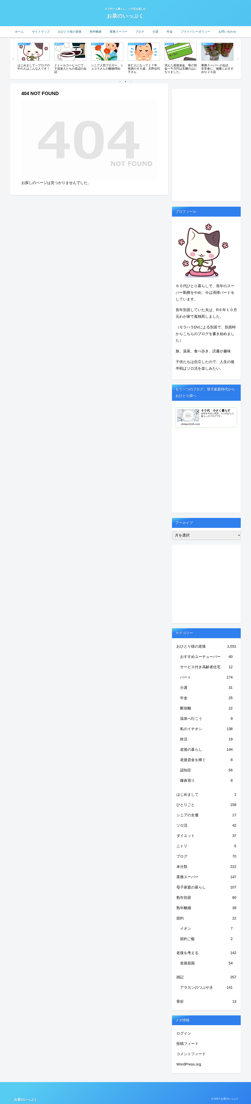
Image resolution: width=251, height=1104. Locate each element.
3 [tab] (131, 81)
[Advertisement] (199, 144)
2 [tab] (125, 81)
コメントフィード (191, 1054)
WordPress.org (188, 1064)
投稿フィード (187, 1044)
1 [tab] (120, 81)
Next (238, 59)
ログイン (183, 1033)
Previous (13, 59)
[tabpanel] (33, 58)
